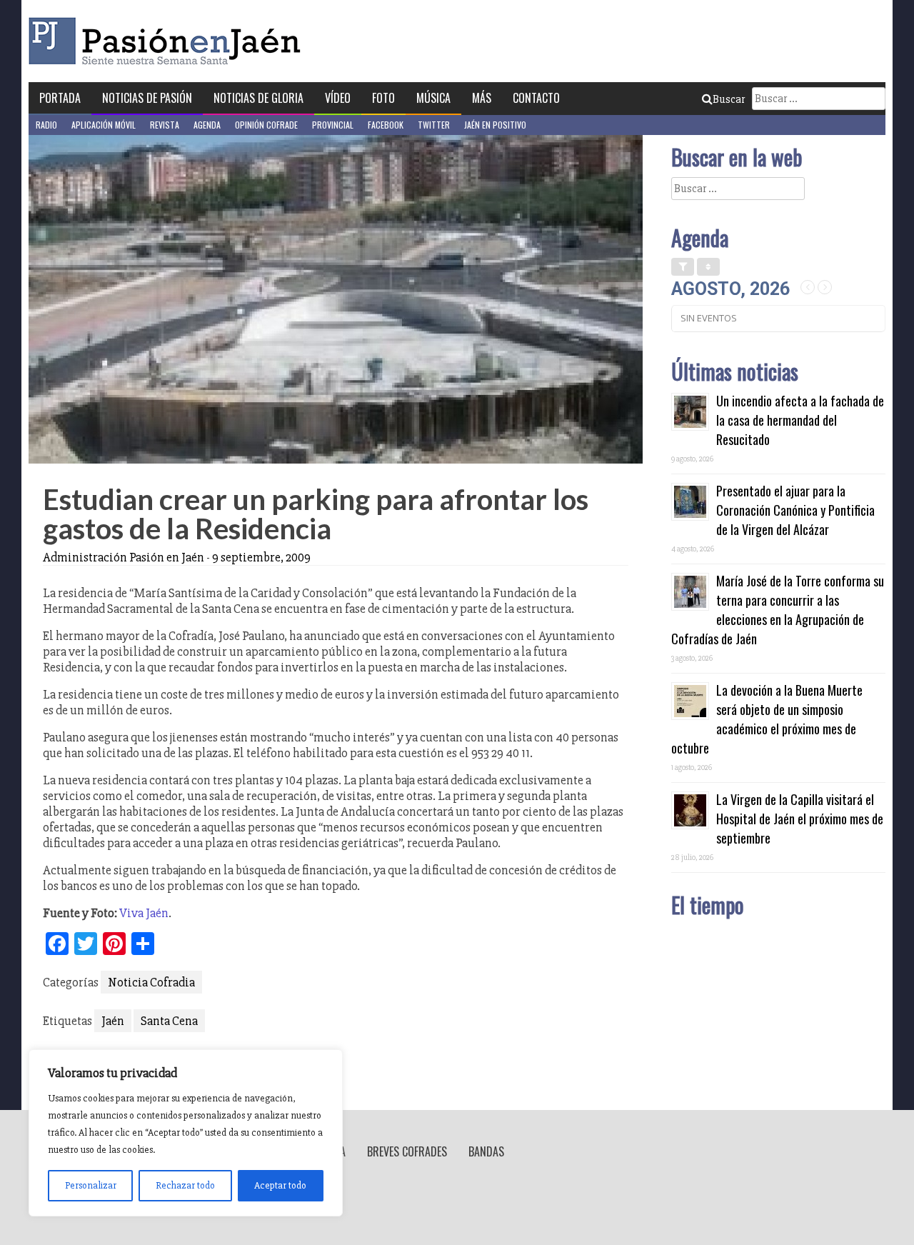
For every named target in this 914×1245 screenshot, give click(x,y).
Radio (46, 125)
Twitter (434, 125)
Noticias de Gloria (258, 97)
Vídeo (338, 97)
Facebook (385, 125)
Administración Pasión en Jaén (123, 557)
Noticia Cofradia (151, 982)
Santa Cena (169, 1021)
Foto (383, 97)
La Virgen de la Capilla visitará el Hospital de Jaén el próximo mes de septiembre (799, 818)
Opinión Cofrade (266, 125)
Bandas (486, 1151)
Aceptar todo (280, 1185)
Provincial (332, 125)
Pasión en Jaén (168, 41)
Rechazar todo (185, 1185)
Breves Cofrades (407, 1151)
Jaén (112, 1021)
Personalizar (90, 1185)
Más (481, 97)
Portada (60, 97)
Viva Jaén (144, 913)
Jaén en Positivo (495, 125)
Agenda (207, 125)
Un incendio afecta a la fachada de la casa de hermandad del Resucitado (800, 420)
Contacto (536, 97)
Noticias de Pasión (147, 97)
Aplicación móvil (103, 125)
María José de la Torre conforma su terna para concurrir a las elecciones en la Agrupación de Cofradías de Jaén (777, 609)
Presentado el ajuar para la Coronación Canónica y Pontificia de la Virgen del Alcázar (795, 510)
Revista (164, 125)
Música (433, 97)
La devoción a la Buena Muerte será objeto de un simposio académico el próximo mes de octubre (767, 719)
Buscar (729, 99)
